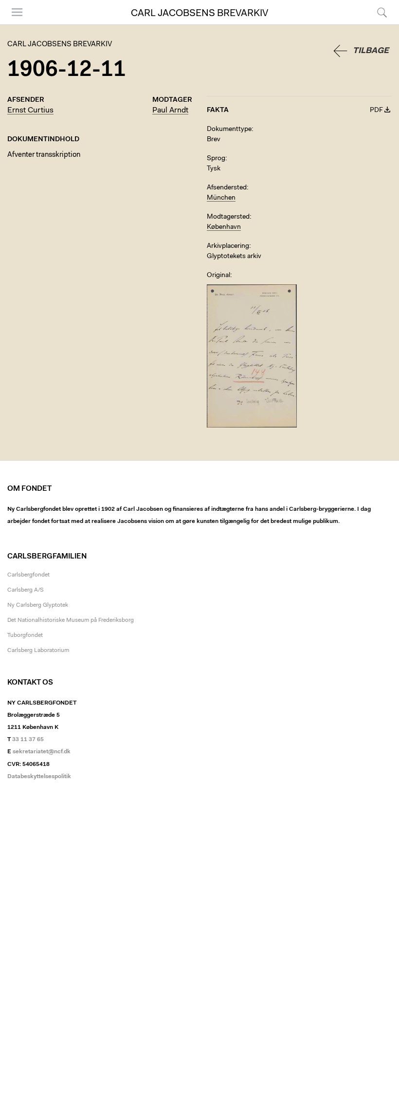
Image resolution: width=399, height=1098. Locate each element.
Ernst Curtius (30, 110)
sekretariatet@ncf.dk (42, 752)
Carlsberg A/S (25, 590)
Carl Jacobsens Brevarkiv (199, 14)
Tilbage (371, 51)
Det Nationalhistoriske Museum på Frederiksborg (70, 620)
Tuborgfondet (25, 635)
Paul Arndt (170, 110)
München (221, 198)
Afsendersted (227, 188)
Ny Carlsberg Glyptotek (37, 605)
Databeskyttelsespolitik (39, 777)
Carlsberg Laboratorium (38, 650)
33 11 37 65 (28, 740)
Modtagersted (228, 217)
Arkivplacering (228, 246)
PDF (376, 110)
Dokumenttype (229, 129)
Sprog (216, 158)
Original (218, 275)
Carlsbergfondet (28, 575)
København (224, 227)
